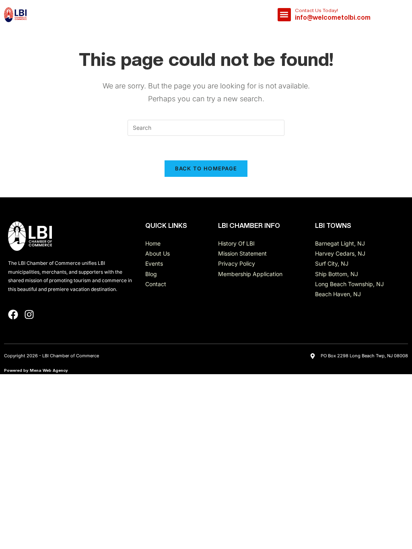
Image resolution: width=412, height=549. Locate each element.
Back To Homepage (206, 168)
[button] (284, 14)
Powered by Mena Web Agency (36, 370)
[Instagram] (29, 314)
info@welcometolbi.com (333, 17)
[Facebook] (13, 314)
